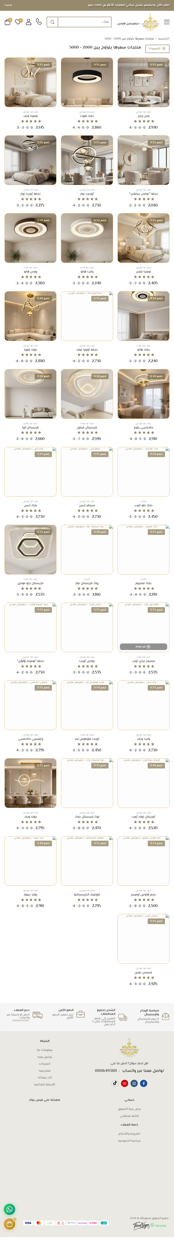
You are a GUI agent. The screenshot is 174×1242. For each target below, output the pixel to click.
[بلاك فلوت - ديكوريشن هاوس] (87, 82)
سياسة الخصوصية (129, 1141)
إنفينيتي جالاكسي (30, 739)
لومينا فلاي (143, 271)
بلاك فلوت (87, 116)
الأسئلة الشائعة (44, 1084)
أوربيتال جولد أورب (143, 816)
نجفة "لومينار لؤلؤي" (30, 661)
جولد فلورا (30, 349)
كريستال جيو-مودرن (30, 583)
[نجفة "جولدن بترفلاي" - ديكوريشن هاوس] (143, 160)
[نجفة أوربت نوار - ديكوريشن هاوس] (30, 160)
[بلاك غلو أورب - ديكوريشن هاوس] (143, 472)
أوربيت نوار (87, 194)
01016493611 (20, 1020)
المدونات (44, 1064)
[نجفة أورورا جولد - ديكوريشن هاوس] (87, 316)
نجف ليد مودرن (143, 112)
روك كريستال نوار (87, 583)
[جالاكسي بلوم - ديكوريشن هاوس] (143, 394)
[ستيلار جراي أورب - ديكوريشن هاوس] (143, 627)
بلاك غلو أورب (143, 505)
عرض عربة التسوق (129, 1109)
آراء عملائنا (45, 1077)
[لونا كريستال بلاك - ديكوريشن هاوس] (87, 783)
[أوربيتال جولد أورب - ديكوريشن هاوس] (143, 783)
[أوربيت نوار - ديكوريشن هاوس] (87, 160)
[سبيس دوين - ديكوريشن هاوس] (143, 939)
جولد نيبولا (30, 894)
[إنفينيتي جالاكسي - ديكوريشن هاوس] (30, 705)
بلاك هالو (143, 349)
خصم (156, 64)
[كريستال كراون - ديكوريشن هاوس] (87, 394)
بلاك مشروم (143, 583)
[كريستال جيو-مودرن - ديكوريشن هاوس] (30, 549)
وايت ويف (143, 739)
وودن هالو (30, 271)
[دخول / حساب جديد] (29, 22)
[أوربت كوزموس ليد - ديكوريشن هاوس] (87, 705)
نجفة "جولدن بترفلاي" (143, 194)
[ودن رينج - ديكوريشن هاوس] (143, 82)
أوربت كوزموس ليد (87, 739)
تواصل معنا (44, 1057)
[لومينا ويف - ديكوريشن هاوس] (30, 82)
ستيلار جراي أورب (143, 661)
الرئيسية (163, 39)
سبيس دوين (143, 972)
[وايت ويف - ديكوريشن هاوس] (143, 705)
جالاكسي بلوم (143, 427)
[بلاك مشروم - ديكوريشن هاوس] (143, 549)
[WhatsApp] (9, 1209)
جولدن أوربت (87, 661)
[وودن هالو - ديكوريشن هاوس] (30, 238)
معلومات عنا (45, 1050)
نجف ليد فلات (87, 267)
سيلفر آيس (87, 505)
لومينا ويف (30, 116)
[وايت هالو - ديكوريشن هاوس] (87, 238)
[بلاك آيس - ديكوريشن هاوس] (30, 472)
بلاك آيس (30, 505)
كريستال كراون (87, 427)
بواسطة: (160, 1225)
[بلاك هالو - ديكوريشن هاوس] (143, 316)
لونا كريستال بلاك (87, 816)
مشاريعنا (45, 1071)
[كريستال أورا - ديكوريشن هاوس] (30, 394)
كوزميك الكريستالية (87, 894)
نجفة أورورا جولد (87, 349)
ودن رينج (143, 116)
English (8, 5)
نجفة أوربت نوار (30, 194)
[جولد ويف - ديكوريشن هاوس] (30, 783)
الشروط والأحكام (129, 1134)
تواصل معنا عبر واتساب (142, 1071)
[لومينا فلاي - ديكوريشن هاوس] (143, 238)
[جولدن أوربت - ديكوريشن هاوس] (87, 627)
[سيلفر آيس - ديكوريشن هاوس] (87, 472)
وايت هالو (87, 271)
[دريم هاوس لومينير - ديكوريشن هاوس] (143, 861)
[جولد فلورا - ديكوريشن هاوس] (30, 316)
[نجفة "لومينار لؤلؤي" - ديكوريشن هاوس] (30, 627)
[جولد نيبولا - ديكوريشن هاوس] (30, 861)
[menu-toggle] (166, 22)
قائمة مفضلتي (129, 1116)
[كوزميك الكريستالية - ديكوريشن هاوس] (87, 861)
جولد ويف (30, 816)
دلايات (143, 501)
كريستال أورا (30, 427)
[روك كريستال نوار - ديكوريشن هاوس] (87, 549)
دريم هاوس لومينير (143, 894)
